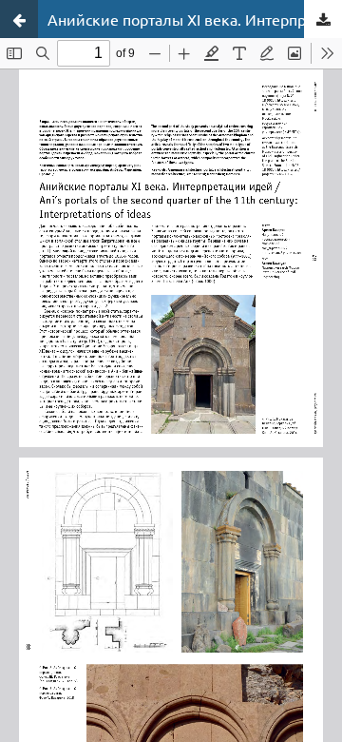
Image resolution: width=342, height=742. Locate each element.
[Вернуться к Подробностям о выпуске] (19, 19)
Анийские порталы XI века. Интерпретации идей (195, 19)
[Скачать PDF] (323, 19)
